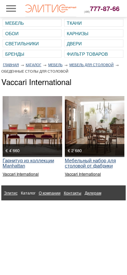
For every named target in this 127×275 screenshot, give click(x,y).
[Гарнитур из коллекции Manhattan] (32, 126)
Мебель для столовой (91, 64)
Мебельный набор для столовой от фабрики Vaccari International (90, 165)
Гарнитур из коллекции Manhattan (28, 163)
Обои (12, 33)
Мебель (14, 23)
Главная (11, 64)
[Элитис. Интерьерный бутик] (50, 8)
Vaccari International (21, 174)
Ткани (74, 23)
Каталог (33, 64)
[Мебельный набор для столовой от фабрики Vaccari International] (94, 126)
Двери (74, 43)
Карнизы (77, 33)
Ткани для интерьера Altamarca (33, 207)
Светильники (22, 43)
